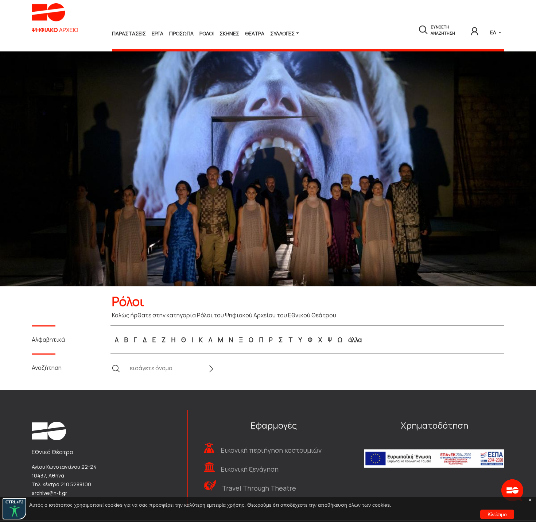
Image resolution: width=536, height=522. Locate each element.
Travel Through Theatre (259, 488)
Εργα (157, 33)
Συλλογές (282, 33)
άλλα (355, 340)
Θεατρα (254, 33)
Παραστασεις (129, 33)
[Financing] (434, 449)
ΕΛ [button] (493, 32)
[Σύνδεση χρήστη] (475, 30)
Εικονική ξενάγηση (250, 469)
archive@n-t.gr (49, 493)
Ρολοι (206, 33)
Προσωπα (181, 33)
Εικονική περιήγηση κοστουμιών (271, 450)
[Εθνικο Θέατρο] (49, 430)
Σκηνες (229, 33)
